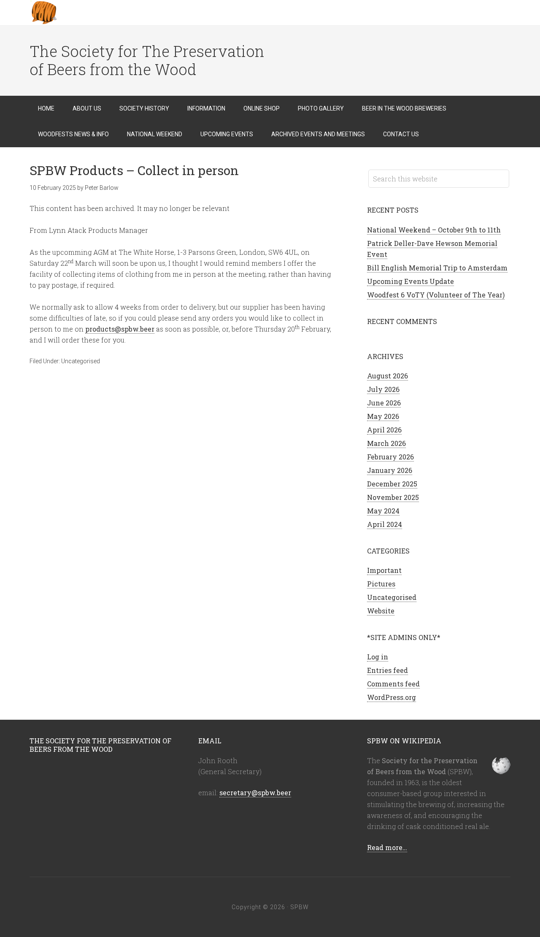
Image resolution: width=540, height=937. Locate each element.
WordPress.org (391, 697)
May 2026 (383, 416)
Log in (377, 656)
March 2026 (386, 443)
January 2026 (389, 470)
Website (380, 610)
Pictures (381, 583)
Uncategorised (80, 361)
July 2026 (383, 389)
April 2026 (384, 429)
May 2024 (383, 510)
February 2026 (390, 456)
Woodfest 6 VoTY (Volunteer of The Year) (436, 294)
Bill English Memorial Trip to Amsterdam (437, 267)
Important (384, 570)
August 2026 (387, 375)
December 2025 (392, 483)
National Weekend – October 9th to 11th (434, 229)
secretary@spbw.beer (255, 792)
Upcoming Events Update (410, 281)
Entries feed (387, 670)
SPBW (97, 12)
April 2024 (384, 524)
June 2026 (384, 402)
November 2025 (393, 497)
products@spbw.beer (119, 328)
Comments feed (393, 683)
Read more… (387, 847)
